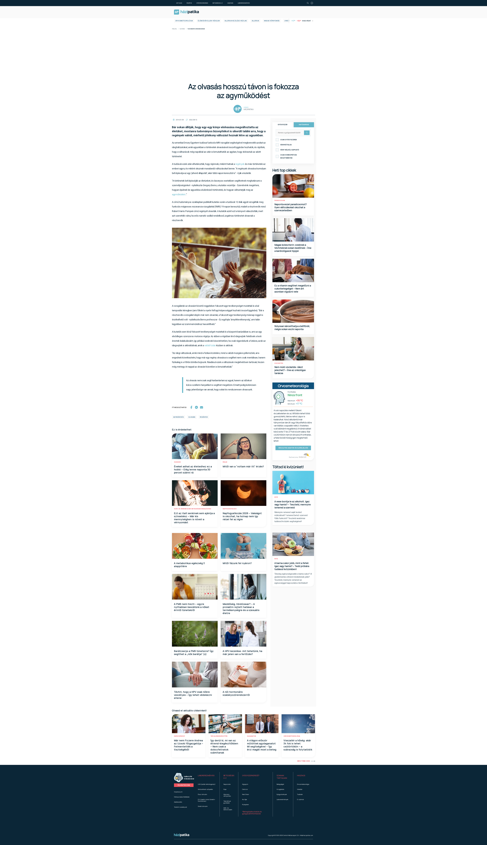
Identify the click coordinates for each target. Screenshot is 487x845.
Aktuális (179, 3)
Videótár (299, 789)
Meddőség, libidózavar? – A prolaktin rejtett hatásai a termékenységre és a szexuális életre (241, 608)
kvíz (276, 497)
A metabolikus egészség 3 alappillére (189, 565)
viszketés (278, 363)
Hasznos (230, 3)
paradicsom (279, 200)
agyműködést (178, 194)
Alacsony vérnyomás (227, 795)
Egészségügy (179, 736)
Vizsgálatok (280, 789)
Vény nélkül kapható (289, 150)
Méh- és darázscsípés (227, 809)
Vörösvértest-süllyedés (205, 789)
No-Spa (244, 799)
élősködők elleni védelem (209, 21)
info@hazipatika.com (306, 835)
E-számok (300, 799)
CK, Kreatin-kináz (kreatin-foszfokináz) (206, 800)
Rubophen (245, 804)
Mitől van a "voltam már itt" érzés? (243, 466)
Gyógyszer (283, 125)
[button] (207, 777)
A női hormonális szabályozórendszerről (236, 693)
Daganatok (251, 736)
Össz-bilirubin (202, 794)
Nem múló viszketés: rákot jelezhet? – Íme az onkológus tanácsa (290, 370)
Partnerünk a (293, 457)
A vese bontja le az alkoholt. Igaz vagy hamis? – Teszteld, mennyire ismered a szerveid (292, 504)
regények (240, 164)
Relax (225, 462)
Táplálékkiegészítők (219, 736)
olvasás (191, 417)
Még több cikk (303, 761)
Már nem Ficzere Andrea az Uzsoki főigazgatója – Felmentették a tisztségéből (188, 745)
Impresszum (178, 792)
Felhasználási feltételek (181, 797)
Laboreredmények (244, 3)
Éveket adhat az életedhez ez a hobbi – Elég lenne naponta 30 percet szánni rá (193, 469)
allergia (255, 21)
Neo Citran (245, 794)
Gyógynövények (282, 794)
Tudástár (300, 794)
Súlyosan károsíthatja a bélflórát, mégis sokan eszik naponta (292, 328)
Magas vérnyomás (272, 21)
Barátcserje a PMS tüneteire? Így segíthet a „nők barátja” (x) (194, 653)
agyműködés (178, 417)
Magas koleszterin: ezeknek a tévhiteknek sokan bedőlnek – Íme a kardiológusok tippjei (292, 247)
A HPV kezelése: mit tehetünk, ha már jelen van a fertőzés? (242, 653)
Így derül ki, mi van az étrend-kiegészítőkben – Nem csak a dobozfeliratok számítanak (224, 746)
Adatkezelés (178, 802)
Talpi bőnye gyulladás (227, 802)
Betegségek (280, 784)
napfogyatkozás (230, 509)
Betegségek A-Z (218, 3)
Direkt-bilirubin (203, 806)
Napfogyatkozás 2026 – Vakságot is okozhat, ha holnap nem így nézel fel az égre (242, 516)
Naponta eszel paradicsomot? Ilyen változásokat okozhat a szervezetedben (290, 207)
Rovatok (189, 3)
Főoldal (174, 29)
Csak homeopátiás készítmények (288, 156)
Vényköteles (286, 145)
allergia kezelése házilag (236, 21)
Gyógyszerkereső (202, 3)
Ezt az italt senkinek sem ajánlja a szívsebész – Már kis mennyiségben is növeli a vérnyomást (194, 518)
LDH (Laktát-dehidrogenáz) (206, 784)
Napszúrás (227, 784)
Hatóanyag (304, 125)
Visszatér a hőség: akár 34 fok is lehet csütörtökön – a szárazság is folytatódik (298, 745)
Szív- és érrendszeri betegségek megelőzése (192, 509)
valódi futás (210, 345)
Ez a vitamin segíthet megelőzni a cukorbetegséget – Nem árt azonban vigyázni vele (292, 288)
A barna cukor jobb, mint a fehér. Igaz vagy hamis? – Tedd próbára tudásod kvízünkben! (291, 566)
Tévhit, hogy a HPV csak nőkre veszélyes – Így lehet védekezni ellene (193, 694)
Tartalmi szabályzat (180, 807)
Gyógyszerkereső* (250, 775)
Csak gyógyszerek (288, 140)
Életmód (182, 29)
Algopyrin (245, 784)
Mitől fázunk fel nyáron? (237, 563)
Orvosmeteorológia (184, 21)
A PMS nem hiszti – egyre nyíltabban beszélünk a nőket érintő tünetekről (191, 607)
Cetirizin (245, 789)
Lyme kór (288, 21)
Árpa (224, 789)
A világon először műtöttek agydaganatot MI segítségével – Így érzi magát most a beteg (261, 745)
